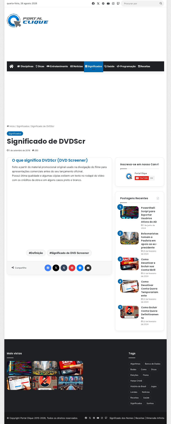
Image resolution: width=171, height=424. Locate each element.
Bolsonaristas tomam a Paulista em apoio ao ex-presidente (149, 240)
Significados (94, 66)
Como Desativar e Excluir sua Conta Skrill (148, 265)
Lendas (133, 392)
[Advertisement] (116, 33)
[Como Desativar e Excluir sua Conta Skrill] (129, 264)
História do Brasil (138, 386)
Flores (146, 375)
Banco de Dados (152, 363)
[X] (56, 268)
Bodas (133, 369)
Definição (37, 253)
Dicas (40, 66)
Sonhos (150, 403)
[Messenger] (80, 268)
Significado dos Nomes (121, 418)
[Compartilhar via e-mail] (88, 268)
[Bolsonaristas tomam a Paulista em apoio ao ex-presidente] (129, 238)
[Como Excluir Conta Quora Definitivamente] (129, 312)
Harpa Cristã (136, 380)
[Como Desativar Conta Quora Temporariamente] (129, 286)
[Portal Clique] (27, 21)
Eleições (134, 375)
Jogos (153, 386)
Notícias (78, 66)
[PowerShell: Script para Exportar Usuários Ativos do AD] (129, 212)
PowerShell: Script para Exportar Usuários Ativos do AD (149, 214)
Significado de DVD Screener (70, 253)
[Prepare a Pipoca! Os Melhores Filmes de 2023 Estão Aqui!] (70, 383)
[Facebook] (48, 268)
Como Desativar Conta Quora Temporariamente (149, 288)
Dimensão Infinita (155, 418)
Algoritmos (135, 363)
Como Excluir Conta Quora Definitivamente (149, 313)
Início (12, 126)
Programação (128, 66)
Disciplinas (26, 66)
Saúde (110, 66)
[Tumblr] (64, 268)
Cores (143, 369)
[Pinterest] (72, 268)
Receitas (145, 66)
